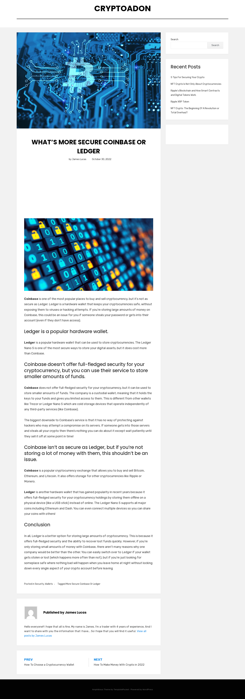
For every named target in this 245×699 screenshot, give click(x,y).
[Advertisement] (88, 193)
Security (39, 584)
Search (174, 39)
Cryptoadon (122, 8)
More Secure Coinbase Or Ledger (83, 584)
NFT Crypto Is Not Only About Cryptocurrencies (196, 84)
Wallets (49, 584)
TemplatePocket (121, 689)
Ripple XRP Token (180, 101)
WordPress (147, 689)
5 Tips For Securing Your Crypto (187, 77)
